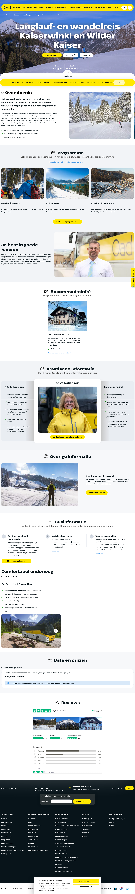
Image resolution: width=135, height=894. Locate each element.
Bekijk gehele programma (66, 222)
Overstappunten (61, 829)
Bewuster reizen (61, 836)
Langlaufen (5, 840)
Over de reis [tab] (29, 82)
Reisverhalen (60, 833)
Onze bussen (60, 822)
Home (16, 15)
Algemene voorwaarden (64, 843)
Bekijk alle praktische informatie (66, 437)
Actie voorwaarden (62, 847)
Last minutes (27, 7)
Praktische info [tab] (78, 82)
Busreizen (16, 7)
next (130, 115)
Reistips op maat (61, 819)
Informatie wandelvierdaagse (66, 857)
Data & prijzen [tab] (106, 82)
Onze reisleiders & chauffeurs (67, 826)
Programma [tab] (44, 82)
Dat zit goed (87, 819)
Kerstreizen (5, 819)
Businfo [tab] (92, 82)
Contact (117, 7)
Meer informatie (95, 493)
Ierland (31, 843)
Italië (30, 822)
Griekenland (33, 847)
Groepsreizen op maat (103, 7)
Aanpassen (84, 887)
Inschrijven (80, 801)
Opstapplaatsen (61, 868)
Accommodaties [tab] (60, 82)
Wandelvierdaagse (8, 847)
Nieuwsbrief (87, 826)
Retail (111, 826)
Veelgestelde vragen (117, 819)
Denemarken (33, 836)
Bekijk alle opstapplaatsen (14, 561)
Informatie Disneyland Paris (65, 861)
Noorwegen (33, 829)
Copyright (4, 888)
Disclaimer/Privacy (17, 888)
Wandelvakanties (61, 7)
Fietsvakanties (75, 7)
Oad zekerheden (88, 822)
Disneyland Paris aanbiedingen (13, 850)
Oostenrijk (27, 15)
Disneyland (49, 7)
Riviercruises (6, 826)
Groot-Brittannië (34, 826)
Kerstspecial (6, 854)
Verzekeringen (61, 840)
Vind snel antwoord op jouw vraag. (86, 789)
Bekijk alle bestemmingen (38, 850)
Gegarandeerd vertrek (64, 871)
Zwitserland (33, 840)
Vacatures (86, 829)
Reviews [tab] (120, 82)
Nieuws (85, 836)
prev (73, 115)
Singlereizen (6, 829)
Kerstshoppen (6, 843)
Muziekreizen (6, 822)
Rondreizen (38, 7)
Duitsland (32, 833)
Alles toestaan (84, 881)
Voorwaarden (32, 888)
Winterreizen (6, 833)
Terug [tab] (17, 82)
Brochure (86, 833)
